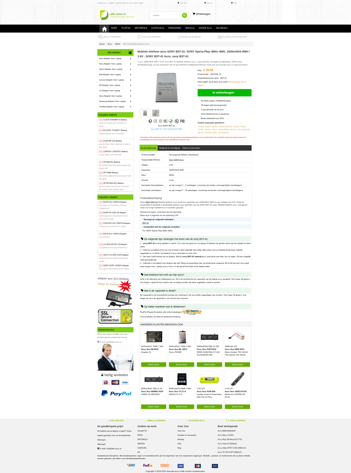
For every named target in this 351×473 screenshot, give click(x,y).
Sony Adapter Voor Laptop (110, 96)
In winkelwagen (224, 92)
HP (139, 452)
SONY (114, 28)
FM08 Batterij (110, 172)
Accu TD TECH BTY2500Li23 (229, 452)
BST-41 (145, 223)
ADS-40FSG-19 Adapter (115, 244)
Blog (179, 448)
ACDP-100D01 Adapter (116, 265)
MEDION (141, 444)
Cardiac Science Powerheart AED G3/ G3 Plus (209, 395)
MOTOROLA (141, 28)
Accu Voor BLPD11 (149, 349)
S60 (239, 130)
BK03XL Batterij (111, 162)
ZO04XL (215, 127)
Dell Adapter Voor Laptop (110, 74)
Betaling (181, 439)
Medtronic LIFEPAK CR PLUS (235, 395)
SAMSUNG (142, 448)
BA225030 (246, 130)
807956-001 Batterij (113, 183)
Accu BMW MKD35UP (227, 431)
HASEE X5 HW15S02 (150, 394)
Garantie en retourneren (187, 435)
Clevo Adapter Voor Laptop (110, 69)
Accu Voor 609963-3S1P (152, 391)
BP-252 (201, 133)
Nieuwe (210, 3)
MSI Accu (190, 28)
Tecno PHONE (175, 352)
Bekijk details (153, 364)
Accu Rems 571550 (225, 435)
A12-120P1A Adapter (115, 234)
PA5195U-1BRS (211, 133)
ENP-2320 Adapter (116, 255)
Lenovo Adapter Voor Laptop (111, 80)
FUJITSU (126, 28)
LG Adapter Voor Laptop (109, 90)
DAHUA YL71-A (175, 394)
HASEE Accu (205, 28)
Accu (110, 44)
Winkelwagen (202, 14)
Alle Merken (222, 28)
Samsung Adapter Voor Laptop (112, 101)
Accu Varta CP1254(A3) (227, 444)
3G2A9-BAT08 (223, 130)
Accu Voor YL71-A (177, 391)
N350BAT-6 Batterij (115, 120)
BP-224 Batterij (112, 141)
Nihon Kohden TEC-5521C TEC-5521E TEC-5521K (236, 353)
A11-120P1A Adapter (115, 202)
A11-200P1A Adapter (116, 223)
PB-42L (243, 127)
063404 (208, 127)
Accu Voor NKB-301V (234, 349)
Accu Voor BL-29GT (178, 349)
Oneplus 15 (146, 352)
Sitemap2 (101, 444)
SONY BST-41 (151, 202)
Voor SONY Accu (176, 160)
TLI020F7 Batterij (115, 130)
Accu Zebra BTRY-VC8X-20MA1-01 (232, 448)
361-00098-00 (223, 133)
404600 (201, 127)
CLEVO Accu (157, 28)
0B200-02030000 (225, 127)
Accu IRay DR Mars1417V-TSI (230, 439)
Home (102, 44)
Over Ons (183, 3)
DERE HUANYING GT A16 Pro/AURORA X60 (208, 353)
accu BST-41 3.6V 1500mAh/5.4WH (166, 129)
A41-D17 (233, 130)
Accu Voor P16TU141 (206, 349)
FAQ (235, 3)
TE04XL (208, 130)
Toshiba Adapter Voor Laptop (111, 107)
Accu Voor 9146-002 (206, 391)
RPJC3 (214, 130)
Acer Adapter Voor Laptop (110, 58)
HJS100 (236, 127)
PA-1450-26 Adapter (114, 212)
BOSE (140, 435)
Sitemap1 (101, 440)
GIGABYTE (142, 431)
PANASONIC (174, 28)
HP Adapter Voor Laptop (109, 85)
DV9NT (201, 130)
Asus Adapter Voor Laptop (110, 64)
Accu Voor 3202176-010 (236, 391)
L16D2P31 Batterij (115, 151)
